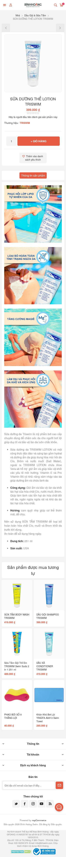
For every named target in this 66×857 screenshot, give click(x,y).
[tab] (33, 175)
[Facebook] (24, 804)
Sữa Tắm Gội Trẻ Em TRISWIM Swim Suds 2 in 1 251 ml (16, 666)
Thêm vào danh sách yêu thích (34, 158)
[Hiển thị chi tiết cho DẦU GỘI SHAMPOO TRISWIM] (49, 595)
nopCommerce (39, 820)
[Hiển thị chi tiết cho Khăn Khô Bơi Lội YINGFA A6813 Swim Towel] (49, 695)
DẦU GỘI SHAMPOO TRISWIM (47, 616)
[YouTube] (41, 804)
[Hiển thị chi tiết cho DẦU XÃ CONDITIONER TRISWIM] (49, 643)
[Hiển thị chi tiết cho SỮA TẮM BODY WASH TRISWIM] (17, 595)
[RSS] (50, 804)
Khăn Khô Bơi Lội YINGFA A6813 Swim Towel (47, 718)
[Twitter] (16, 804)
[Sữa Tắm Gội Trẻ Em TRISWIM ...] (60, 28)
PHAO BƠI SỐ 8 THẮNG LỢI (13, 716)
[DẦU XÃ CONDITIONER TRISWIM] (6, 28)
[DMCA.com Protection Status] (21, 852)
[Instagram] (33, 804)
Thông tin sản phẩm (33, 175)
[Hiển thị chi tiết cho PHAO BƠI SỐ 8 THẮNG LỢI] (17, 695)
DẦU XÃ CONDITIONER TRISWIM (44, 666)
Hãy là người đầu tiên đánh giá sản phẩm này (33, 117)
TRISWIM (25, 123)
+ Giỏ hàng (38, 141)
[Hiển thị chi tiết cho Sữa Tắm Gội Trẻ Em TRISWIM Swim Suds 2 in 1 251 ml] (17, 643)
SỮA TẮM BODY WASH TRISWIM (16, 616)
